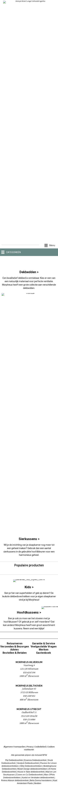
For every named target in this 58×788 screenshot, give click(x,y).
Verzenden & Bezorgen (14, 646)
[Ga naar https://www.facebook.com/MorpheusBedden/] (21, 736)
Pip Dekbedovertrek (14, 760)
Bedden (37, 783)
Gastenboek (43, 652)
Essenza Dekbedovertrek (35, 760)
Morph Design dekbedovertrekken (32, 769)
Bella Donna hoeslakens (41, 780)
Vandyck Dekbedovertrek (28, 763)
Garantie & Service (43, 643)
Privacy (30, 747)
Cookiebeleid (40, 747)
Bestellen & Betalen (15, 652)
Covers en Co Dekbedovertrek (29, 775)
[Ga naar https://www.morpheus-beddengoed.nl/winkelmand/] (53, 252)
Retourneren (14, 643)
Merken (43, 649)
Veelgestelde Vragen (44, 646)
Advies (14, 649)
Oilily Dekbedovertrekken (31, 766)
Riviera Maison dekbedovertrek (15, 780)
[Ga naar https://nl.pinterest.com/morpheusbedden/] (29, 736)
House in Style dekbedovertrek (30, 772)
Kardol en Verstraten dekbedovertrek (38, 777)
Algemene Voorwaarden (14, 747)
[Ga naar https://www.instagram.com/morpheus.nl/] (37, 736)
